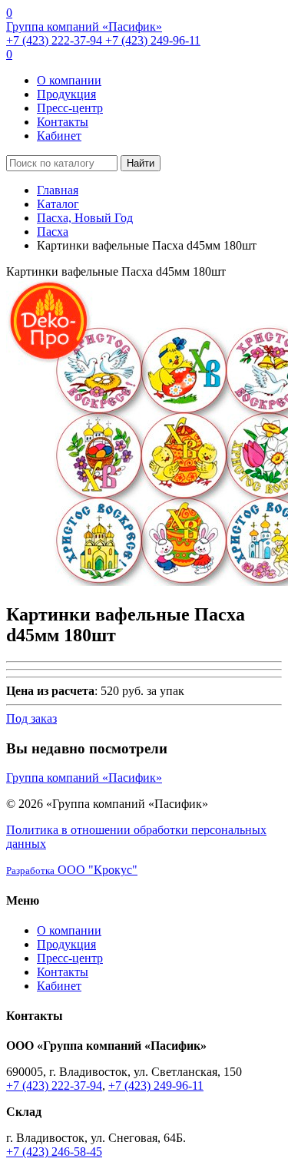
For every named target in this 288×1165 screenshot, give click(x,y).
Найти (140, 163)
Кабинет (59, 135)
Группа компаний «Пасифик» (84, 26)
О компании (69, 80)
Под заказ (31, 718)
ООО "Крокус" (71, 869)
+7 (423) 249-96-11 (152, 40)
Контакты (62, 121)
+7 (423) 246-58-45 (54, 1151)
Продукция (66, 94)
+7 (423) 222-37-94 (55, 40)
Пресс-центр (70, 107)
